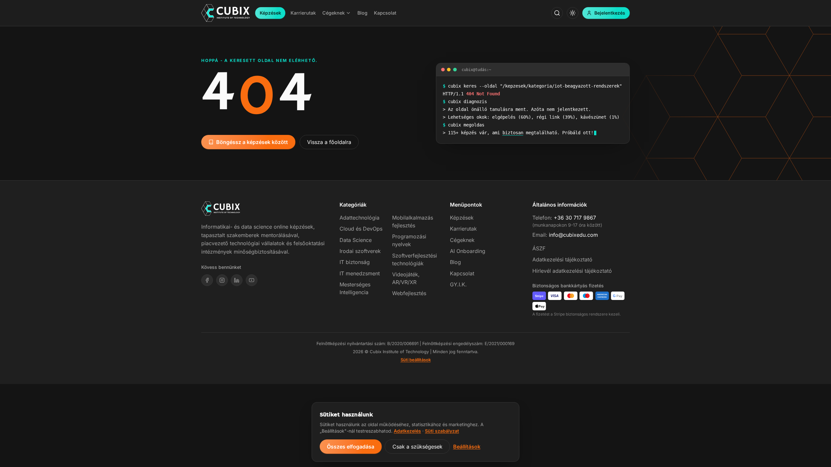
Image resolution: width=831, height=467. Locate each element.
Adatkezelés (407, 431)
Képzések (270, 13)
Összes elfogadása (350, 446)
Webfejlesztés (409, 293)
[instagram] (222, 280)
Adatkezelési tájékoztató (562, 259)
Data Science (356, 240)
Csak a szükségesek (417, 446)
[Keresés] (557, 13)
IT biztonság (355, 262)
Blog (455, 262)
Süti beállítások (416, 359)
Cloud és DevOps (361, 228)
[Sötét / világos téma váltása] (572, 13)
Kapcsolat (462, 273)
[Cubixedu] (225, 13)
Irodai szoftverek (360, 251)
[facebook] (207, 280)
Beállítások (466, 446)
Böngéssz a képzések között (252, 142)
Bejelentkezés (609, 13)
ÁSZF (538, 248)
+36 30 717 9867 (575, 217)
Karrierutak (463, 228)
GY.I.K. (458, 284)
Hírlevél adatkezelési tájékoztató (572, 271)
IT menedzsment (360, 273)
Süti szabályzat (442, 431)
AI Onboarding (467, 251)
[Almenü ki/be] (348, 13)
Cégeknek (462, 240)
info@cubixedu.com (573, 235)
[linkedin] (236, 280)
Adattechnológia (359, 217)
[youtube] (251, 280)
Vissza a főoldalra (329, 142)
